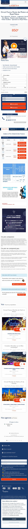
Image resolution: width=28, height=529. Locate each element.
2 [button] (9, 440)
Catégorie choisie (6, 82)
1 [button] (7, 440)
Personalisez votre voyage (19, 284)
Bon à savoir (6, 449)
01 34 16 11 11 (14, 435)
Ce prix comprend (20, 111)
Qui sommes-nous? (8, 452)
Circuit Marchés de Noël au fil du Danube (14, 382)
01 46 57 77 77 (14, 5)
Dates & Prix (5, 129)
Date (4, 85)
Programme (12, 129)
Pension (5, 78)
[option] (14, 429)
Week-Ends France (14, 7)
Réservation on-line (7, 96)
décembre (5, 137)
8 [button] (21, 440)
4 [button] (13, 440)
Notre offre (6, 445)
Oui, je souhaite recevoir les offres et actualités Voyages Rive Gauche (14, 471)
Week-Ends (8, 7)
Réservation (15, 107)
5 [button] (15, 440)
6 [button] (17, 440)
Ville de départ (6, 75)
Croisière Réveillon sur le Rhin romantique (14, 346)
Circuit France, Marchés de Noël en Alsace (14, 310)
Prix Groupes (22, 294)
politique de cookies (14, 515)
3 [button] (11, 440)
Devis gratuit (14, 104)
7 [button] (19, 440)
